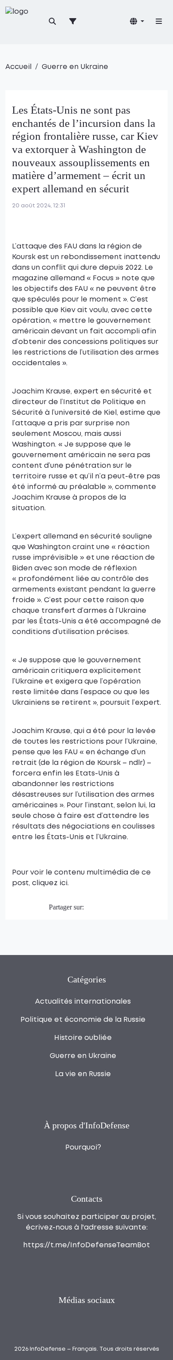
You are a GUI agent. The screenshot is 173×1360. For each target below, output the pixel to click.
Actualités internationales (83, 1001)
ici (63, 883)
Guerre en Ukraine (75, 67)
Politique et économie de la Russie (82, 1019)
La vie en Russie (83, 1074)
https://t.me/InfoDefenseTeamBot (86, 1245)
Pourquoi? (83, 1147)
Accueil (18, 67)
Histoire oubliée (83, 1038)
